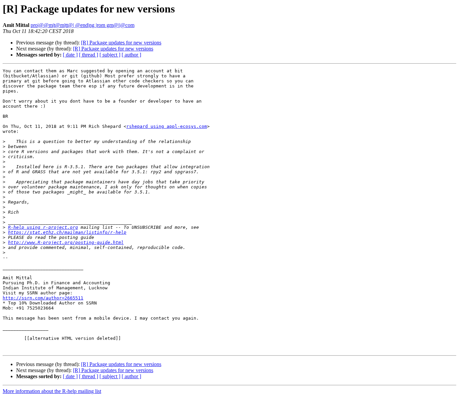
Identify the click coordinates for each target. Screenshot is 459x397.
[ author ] (131, 55)
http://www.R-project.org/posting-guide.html (66, 242)
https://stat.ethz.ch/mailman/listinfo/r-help (67, 232)
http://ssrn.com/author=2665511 (43, 297)
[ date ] (70, 55)
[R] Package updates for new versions (121, 42)
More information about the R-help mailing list (52, 391)
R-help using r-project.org (43, 227)
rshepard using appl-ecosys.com (166, 126)
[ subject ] (109, 55)
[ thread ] (88, 55)
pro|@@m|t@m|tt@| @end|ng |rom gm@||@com (82, 25)
